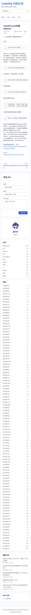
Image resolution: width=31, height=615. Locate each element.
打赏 (8, 17)
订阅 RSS (8, 599)
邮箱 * (5, 191)
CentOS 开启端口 (22, 166)
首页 (2, 17)
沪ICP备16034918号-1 (15, 612)
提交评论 (23, 213)
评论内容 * (6, 198)
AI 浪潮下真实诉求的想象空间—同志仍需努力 (15, 567)
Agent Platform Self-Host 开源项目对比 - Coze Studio (15, 586)
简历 (13, 17)
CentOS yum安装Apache (11, 27)
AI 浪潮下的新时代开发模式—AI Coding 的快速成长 (15, 574)
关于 (19, 17)
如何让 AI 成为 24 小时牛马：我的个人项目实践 (15, 560)
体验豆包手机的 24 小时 (10, 580)
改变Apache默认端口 (10, 166)
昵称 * (5, 184)
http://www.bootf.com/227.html (13, 155)
